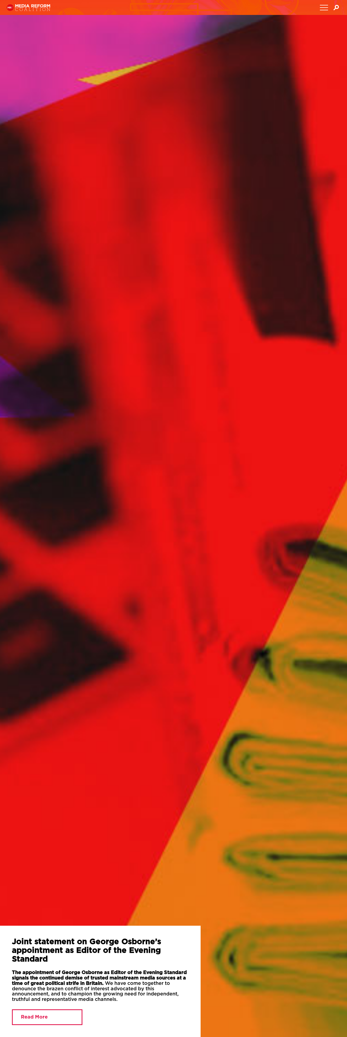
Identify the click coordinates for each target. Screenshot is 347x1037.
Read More (29, 1022)
